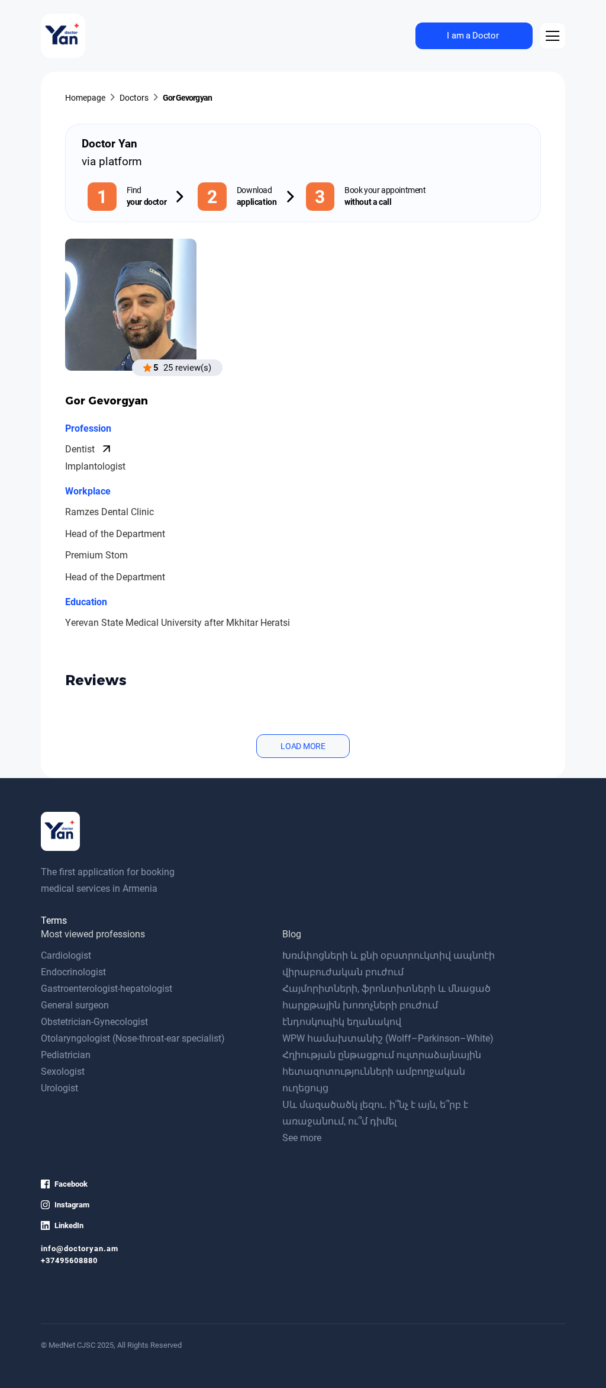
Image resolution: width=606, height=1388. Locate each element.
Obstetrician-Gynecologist (94, 1021)
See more (301, 1137)
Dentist (81, 449)
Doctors (134, 98)
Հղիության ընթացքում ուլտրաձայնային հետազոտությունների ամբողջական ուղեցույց (381, 1071)
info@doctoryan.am (79, 1248)
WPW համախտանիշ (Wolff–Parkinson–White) (388, 1038)
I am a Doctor (472, 35)
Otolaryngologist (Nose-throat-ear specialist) (133, 1038)
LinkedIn (68, 1225)
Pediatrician (66, 1055)
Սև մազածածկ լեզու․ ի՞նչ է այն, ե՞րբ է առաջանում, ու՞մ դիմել (375, 1113)
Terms (54, 920)
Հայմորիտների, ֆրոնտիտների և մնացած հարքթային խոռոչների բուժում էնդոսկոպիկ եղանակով (386, 1005)
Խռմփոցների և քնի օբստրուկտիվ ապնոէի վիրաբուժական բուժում (388, 964)
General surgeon (75, 1005)
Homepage (85, 98)
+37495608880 (69, 1260)
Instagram (71, 1204)
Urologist (59, 1088)
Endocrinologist (73, 972)
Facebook (71, 1184)
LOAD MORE (303, 746)
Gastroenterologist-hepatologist (106, 988)
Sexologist (63, 1071)
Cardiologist (66, 955)
